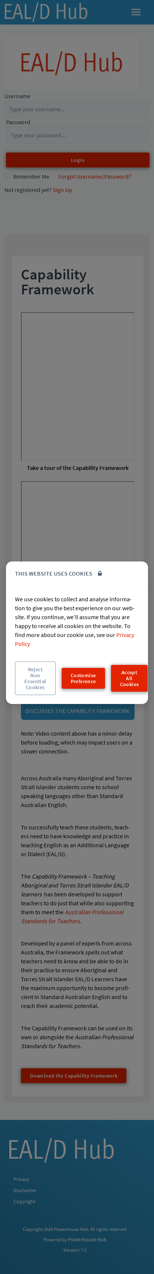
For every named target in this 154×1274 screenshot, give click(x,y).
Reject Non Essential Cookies (35, 678)
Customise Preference (83, 678)
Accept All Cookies (129, 678)
